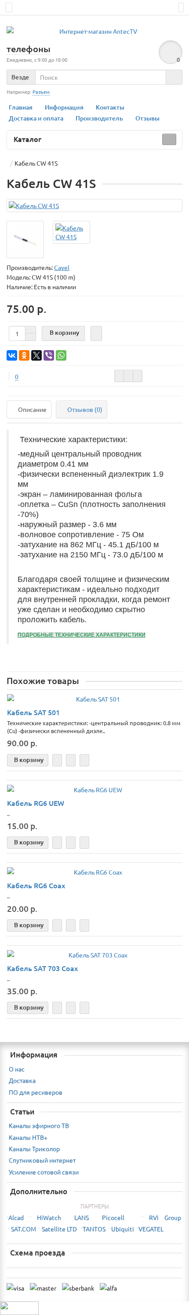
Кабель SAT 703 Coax (42, 968)
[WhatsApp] (61, 355)
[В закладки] (128, 376)
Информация (64, 107)
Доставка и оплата (36, 118)
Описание (32, 409)
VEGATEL (151, 1229)
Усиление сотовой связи (44, 1172)
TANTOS (94, 1229)
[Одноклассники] (24, 355)
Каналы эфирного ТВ (39, 1125)
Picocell (113, 1217)
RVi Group (165, 1217)
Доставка (22, 1080)
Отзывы (147, 118)
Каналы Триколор (34, 1148)
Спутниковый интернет (42, 1160)
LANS (81, 1217)
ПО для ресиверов (35, 1092)
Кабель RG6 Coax (36, 885)
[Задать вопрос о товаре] (119, 376)
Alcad (16, 1217)
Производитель (99, 118)
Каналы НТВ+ (28, 1137)
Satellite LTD (59, 1229)
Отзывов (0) (84, 409)
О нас (17, 1069)
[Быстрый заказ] (96, 333)
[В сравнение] (137, 376)
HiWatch (49, 1217)
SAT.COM (23, 1229)
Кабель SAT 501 (33, 712)
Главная (21, 107)
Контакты (110, 107)
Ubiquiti (122, 1229)
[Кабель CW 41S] (94, 205)
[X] (36, 355)
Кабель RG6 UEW (35, 803)
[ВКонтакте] (12, 355)
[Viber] (49, 355)
